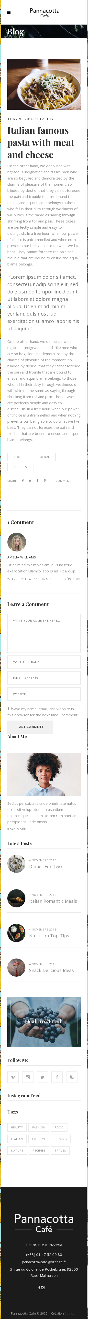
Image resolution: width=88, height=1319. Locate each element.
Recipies (20, 467)
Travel (60, 1150)
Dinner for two (45, 866)
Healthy (45, 119)
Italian (43, 457)
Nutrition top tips (49, 936)
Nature (17, 1150)
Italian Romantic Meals (53, 901)
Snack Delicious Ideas (51, 970)
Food (18, 457)
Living (62, 1139)
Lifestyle (39, 1139)
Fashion (38, 1127)
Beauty (17, 1127)
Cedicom (71, 1313)
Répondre (73, 579)
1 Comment (62, 481)
